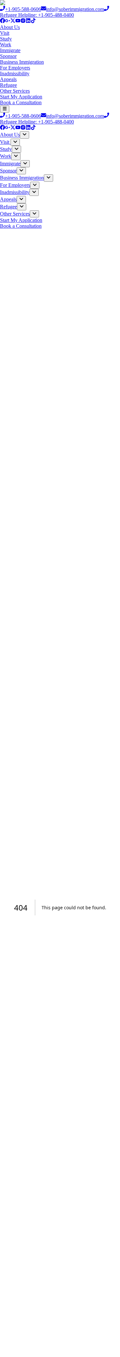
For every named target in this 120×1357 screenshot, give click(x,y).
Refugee (8, 85)
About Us (10, 27)
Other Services (15, 91)
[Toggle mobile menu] (4, 109)
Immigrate (10, 50)
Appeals (8, 79)
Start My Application (21, 96)
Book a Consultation (21, 102)
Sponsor (8, 56)
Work (5, 44)
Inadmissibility (14, 73)
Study (6, 38)
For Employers (15, 67)
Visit (4, 33)
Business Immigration (22, 62)
